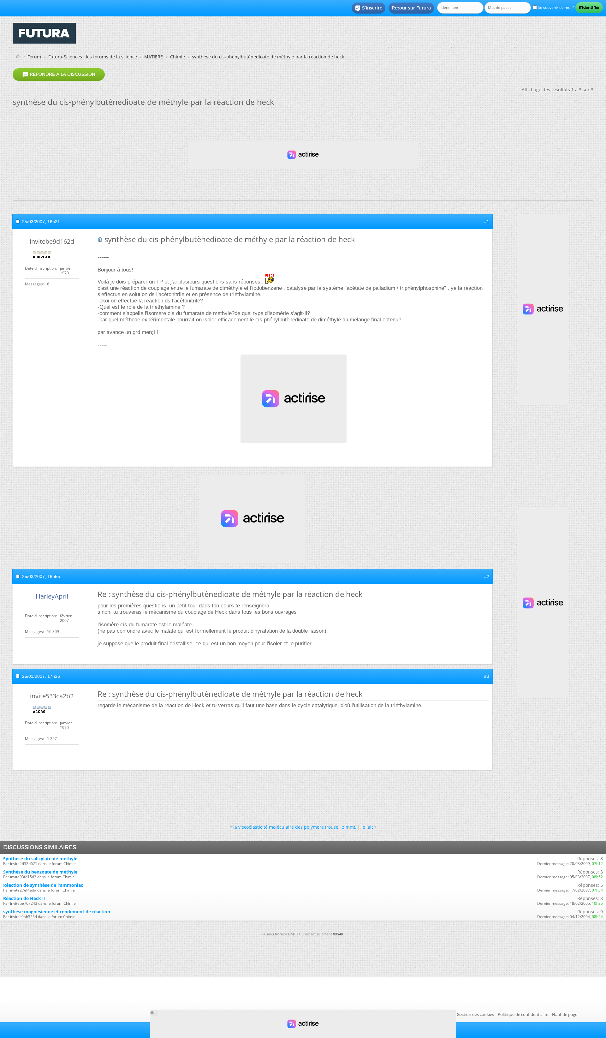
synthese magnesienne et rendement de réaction (56, 912)
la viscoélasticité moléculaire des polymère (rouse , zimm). (294, 827)
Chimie (177, 57)
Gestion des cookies (475, 1014)
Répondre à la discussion (58, 74)
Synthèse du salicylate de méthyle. (41, 859)
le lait (367, 827)
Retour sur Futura (411, 8)
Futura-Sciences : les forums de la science (92, 57)
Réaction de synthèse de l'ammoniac (43, 885)
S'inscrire (368, 8)
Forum (34, 57)
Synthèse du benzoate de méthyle (40, 872)
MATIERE (153, 57)
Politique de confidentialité (523, 1014)
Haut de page (564, 1014)
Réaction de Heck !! (24, 898)
